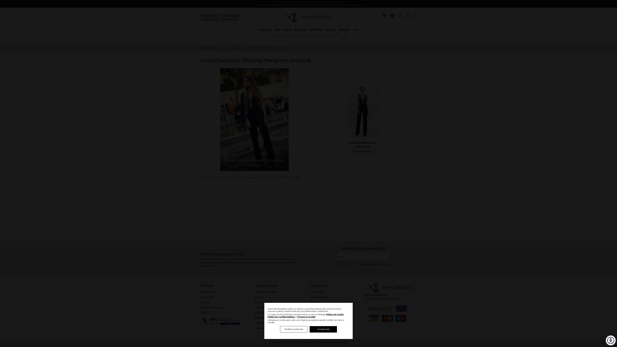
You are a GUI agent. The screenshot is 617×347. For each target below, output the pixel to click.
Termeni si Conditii (306, 317)
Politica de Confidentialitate (281, 317)
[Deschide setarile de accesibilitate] (611, 340)
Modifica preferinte (294, 329)
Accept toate (323, 329)
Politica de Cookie (335, 314)
